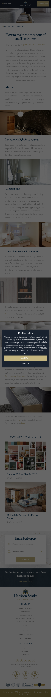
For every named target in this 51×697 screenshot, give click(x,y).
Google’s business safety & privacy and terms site (29, 352)
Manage (25, 364)
